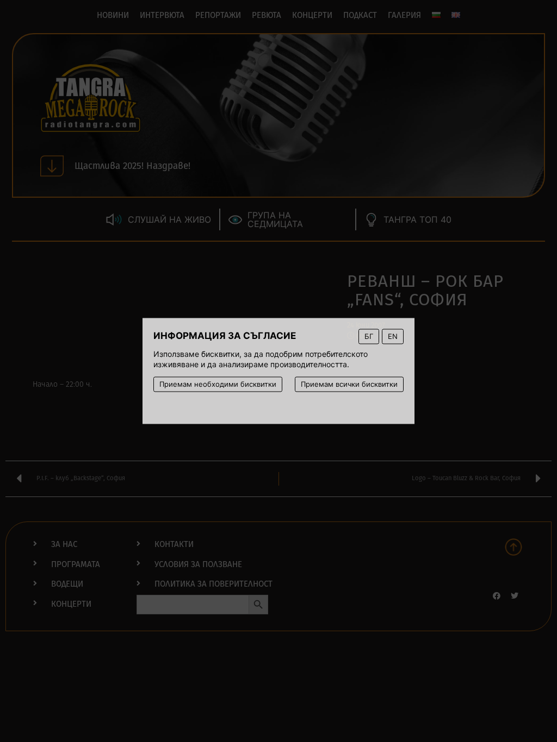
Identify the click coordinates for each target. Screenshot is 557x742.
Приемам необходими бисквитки (217, 384)
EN (393, 336)
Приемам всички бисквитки (349, 384)
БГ (368, 336)
